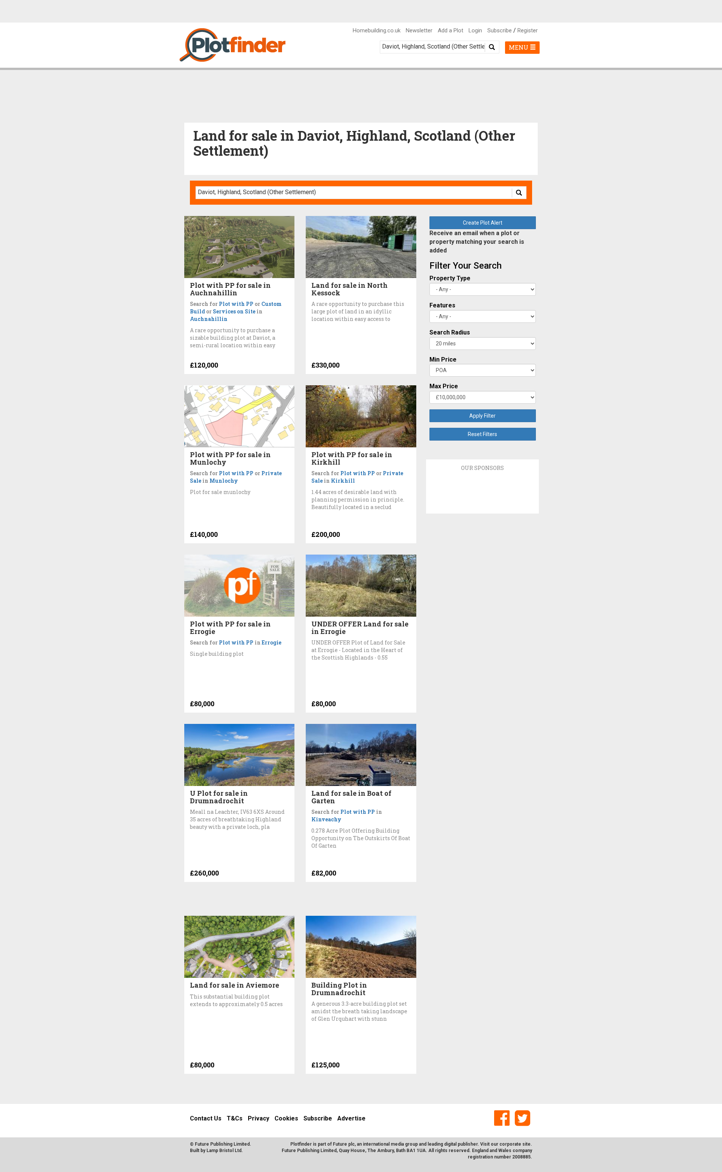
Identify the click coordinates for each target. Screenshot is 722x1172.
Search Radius (449, 332)
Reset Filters (482, 434)
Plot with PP (236, 303)
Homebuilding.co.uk (376, 30)
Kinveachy (326, 819)
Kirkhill (343, 480)
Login (475, 30)
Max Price (443, 386)
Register (527, 30)
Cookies (286, 1118)
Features (442, 305)
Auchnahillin (209, 318)
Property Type (449, 278)
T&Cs (235, 1118)
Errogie (271, 642)
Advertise (351, 1118)
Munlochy (223, 480)
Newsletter (419, 30)
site (526, 1144)
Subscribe (499, 30)
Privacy (258, 1118)
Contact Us (205, 1118)
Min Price (443, 359)
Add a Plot (450, 30)
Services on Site (234, 311)
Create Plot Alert (482, 223)
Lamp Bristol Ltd (223, 1150)
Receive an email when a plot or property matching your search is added (476, 242)
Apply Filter (482, 416)
